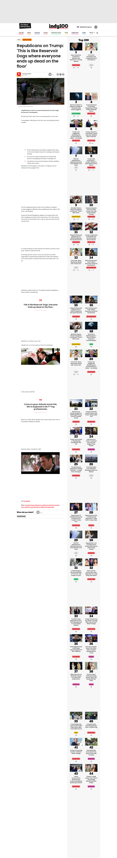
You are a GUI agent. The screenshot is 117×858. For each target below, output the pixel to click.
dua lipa (91, 656)
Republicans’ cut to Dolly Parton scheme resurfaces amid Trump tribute (91, 546)
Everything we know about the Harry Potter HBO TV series (91, 753)
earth (91, 344)
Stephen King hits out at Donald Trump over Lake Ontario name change (91, 211)
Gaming (37, 32)
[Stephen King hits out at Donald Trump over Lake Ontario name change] (91, 199)
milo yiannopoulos (91, 267)
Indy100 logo (58, 26)
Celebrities (74, 32)
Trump (45, 32)
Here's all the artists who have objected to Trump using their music (91, 573)
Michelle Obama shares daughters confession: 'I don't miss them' (76, 210)
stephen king (91, 216)
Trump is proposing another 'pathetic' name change (76, 752)
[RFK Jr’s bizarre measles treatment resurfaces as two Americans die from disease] (76, 843)
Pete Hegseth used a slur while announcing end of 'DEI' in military (76, 649)
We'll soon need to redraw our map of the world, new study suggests (76, 107)
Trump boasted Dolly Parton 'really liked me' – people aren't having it (76, 469)
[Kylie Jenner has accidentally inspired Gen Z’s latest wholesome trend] (91, 767)
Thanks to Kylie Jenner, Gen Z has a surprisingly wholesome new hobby (91, 779)
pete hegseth (76, 242)
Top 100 (21, 32)
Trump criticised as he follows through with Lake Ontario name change (91, 621)
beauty (91, 684)
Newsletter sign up (86, 27)
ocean (91, 834)
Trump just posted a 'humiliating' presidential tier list (76, 442)
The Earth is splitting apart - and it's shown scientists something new (91, 337)
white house (76, 421)
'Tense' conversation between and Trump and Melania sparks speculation (76, 779)
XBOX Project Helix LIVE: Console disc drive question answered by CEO (76, 829)
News (29, 32)
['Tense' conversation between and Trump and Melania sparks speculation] (76, 767)
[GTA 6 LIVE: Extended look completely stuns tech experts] (91, 46)
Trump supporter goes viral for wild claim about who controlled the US (76, 726)
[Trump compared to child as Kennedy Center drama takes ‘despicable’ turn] (91, 403)
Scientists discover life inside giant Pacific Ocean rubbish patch (91, 829)
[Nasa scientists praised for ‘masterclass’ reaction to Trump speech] (76, 46)
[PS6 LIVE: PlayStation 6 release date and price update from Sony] (76, 150)
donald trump (27, 39)
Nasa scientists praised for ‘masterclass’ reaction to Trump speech (76, 58)
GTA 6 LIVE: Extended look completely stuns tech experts (91, 57)
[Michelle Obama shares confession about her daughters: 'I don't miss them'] (76, 199)
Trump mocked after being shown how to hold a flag (91, 725)
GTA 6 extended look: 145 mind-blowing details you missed (91, 469)
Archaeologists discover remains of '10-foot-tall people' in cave (76, 573)
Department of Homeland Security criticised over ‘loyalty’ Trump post (76, 518)
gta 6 (91, 65)
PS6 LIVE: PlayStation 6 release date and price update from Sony (76, 162)
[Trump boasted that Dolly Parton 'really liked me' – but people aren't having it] (76, 458)
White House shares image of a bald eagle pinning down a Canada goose (76, 415)
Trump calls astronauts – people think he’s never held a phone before (91, 162)
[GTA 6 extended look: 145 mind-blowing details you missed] (91, 458)
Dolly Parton (91, 553)
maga (76, 732)
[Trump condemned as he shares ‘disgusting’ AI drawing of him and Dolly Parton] (91, 96)
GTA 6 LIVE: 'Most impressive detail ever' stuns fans (76, 262)
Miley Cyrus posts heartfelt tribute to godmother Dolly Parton (76, 677)
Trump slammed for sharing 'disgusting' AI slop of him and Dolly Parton (91, 108)
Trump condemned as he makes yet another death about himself (91, 237)
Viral (66, 32)
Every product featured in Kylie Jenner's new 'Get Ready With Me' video (91, 677)
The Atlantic (26, 501)
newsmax (91, 525)
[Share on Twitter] (60, 74)
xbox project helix (76, 834)
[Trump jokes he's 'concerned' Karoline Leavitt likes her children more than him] (91, 123)
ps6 (76, 167)
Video (84, 32)
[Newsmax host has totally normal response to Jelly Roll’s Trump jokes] (91, 506)
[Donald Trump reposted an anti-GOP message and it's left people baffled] (76, 610)
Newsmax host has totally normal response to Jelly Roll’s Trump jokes (91, 518)
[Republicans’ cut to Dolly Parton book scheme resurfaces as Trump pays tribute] (91, 534)
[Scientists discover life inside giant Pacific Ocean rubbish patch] (91, 817)
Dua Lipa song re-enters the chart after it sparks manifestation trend (91, 650)
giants (76, 579)
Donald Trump (76, 65)
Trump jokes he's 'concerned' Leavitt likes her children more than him (91, 134)
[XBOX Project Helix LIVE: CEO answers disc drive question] (76, 817)
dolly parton (91, 449)
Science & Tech (56, 32)
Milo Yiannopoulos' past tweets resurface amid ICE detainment (91, 263)
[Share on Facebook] (58, 74)
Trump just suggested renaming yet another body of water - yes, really (76, 135)
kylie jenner (91, 786)
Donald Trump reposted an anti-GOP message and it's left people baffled (76, 622)
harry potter (91, 758)
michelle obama (76, 216)
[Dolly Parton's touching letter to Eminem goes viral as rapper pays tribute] (91, 430)
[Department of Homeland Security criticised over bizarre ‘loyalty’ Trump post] (76, 506)
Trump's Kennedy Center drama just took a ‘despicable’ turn (91, 414)
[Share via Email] (63, 74)
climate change (76, 113)
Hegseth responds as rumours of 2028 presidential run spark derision (76, 237)
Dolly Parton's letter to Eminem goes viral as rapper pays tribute (91, 442)
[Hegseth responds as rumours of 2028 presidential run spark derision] (76, 226)
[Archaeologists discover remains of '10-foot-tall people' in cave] (76, 562)
